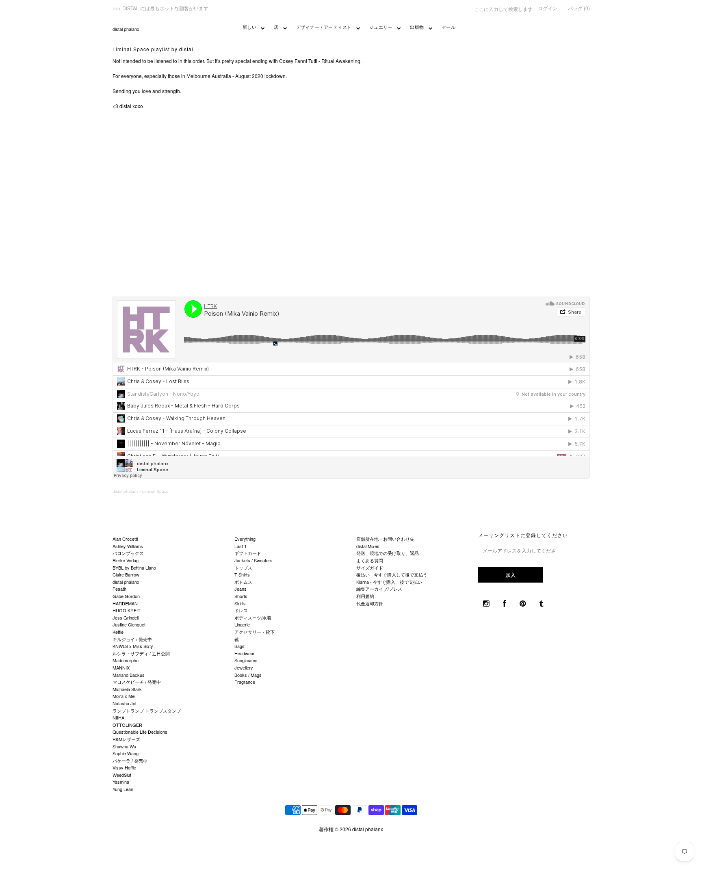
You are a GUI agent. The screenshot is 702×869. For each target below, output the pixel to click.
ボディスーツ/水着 (252, 617)
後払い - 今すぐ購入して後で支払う (391, 574)
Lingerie (242, 624)
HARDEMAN (125, 603)
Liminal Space (155, 491)
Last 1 (240, 546)
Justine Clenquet (129, 624)
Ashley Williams (128, 546)
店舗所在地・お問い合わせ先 (385, 538)
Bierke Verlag (126, 560)
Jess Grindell (126, 617)
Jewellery (243, 667)
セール (449, 27)
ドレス (241, 610)
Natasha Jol (124, 703)
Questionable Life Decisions (140, 731)
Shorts (240, 596)
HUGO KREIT (127, 610)
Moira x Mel (124, 696)
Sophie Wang (126, 753)
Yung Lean (123, 789)
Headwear (244, 653)
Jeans (240, 588)
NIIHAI (119, 717)
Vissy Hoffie (124, 767)
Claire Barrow (126, 574)
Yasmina (121, 781)
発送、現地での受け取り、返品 (387, 553)
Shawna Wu (124, 746)
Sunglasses (246, 660)
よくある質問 (369, 560)
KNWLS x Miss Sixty (133, 646)
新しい (250, 27)
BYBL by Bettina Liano (134, 567)
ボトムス (243, 582)
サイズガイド (369, 567)
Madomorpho (126, 660)
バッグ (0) (579, 7)
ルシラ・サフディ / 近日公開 (141, 653)
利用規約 (365, 596)
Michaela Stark (127, 689)
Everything (245, 538)
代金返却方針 (369, 603)
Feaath (119, 588)
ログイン (547, 7)
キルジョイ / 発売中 (132, 639)
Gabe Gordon (126, 596)
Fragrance (244, 681)
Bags (239, 646)
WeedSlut (122, 774)
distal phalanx (126, 29)
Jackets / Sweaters (253, 560)
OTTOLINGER (127, 725)
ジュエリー (381, 27)
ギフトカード (247, 553)
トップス (243, 567)
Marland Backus (129, 675)
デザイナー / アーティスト (324, 27)
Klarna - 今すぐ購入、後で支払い (389, 582)
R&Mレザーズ (126, 739)
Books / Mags (248, 675)
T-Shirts (242, 574)
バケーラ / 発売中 (130, 760)
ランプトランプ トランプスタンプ (147, 710)
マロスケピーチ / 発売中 (137, 681)
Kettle (118, 631)
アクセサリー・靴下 (254, 631)
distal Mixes (367, 546)
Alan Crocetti (125, 538)
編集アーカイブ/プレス (379, 588)
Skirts (240, 603)
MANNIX (121, 667)
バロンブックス (128, 553)
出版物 (417, 27)
